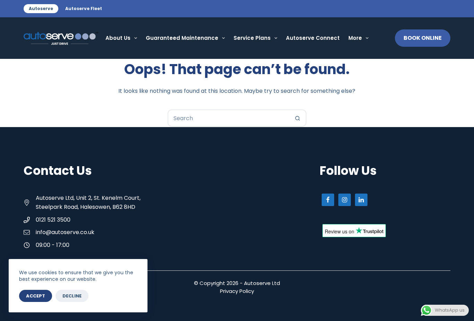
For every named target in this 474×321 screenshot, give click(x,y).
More (355, 38)
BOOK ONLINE (423, 38)
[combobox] (229, 118)
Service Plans (252, 38)
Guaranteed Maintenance (182, 38)
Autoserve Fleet (83, 8)
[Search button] (298, 118)
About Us (117, 38)
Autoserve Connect (313, 38)
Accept (35, 296)
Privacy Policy (237, 291)
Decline (72, 296)
